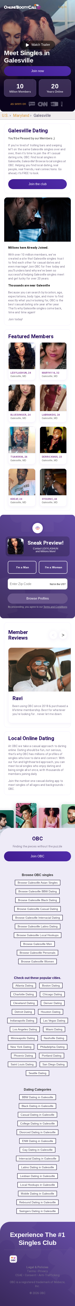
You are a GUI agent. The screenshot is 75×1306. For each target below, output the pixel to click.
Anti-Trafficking (49, 1275)
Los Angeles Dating (25, 1029)
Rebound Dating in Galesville (37, 1202)
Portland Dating (51, 1055)
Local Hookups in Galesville (37, 1184)
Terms (31, 1271)
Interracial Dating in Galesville (37, 1158)
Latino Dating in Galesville (37, 1167)
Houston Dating (50, 1011)
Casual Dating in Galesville (37, 1114)
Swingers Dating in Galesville (37, 1211)
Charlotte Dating (23, 994)
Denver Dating (53, 1003)
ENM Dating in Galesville (37, 1141)
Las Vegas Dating (54, 1020)
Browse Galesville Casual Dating (37, 908)
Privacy (43, 1271)
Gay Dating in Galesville (37, 1149)
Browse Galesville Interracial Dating (37, 917)
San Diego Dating (53, 1064)
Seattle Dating (37, 1073)
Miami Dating (54, 1029)
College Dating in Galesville (37, 1123)
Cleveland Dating (24, 1003)
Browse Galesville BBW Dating (37, 891)
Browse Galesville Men (37, 944)
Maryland (21, 115)
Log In (63, 6)
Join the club (38, 184)
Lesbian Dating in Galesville (37, 1176)
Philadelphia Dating (52, 1046)
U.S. (5, 115)
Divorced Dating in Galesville (37, 1132)
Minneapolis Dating (23, 1038)
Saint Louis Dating (22, 1064)
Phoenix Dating (23, 1055)
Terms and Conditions (55, 607)
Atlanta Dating (24, 985)
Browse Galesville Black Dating (37, 900)
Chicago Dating (52, 994)
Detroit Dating (23, 1011)
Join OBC (37, 856)
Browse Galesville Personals (37, 952)
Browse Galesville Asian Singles (38, 882)
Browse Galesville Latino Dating (38, 926)
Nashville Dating (54, 1038)
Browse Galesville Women (37, 961)
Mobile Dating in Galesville (37, 1193)
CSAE (19, 1275)
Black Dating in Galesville (37, 1106)
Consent (30, 1275)
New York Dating (20, 1046)
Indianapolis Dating (22, 1020)
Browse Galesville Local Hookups (38, 935)
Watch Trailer (40, 44)
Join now (37, 71)
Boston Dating (51, 985)
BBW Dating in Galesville (37, 1097)
